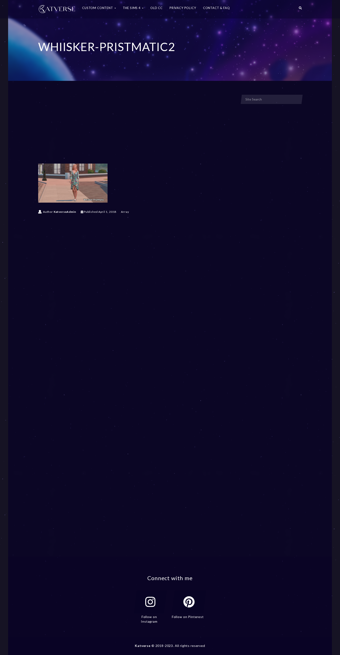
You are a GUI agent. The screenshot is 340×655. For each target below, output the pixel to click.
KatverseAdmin (65, 211)
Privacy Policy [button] (183, 8)
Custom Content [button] (98, 8)
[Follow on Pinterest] (189, 601)
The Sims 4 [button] (132, 8)
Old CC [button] (156, 8)
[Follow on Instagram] (150, 601)
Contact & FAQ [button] (216, 8)
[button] (300, 9)
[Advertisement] (136, 129)
